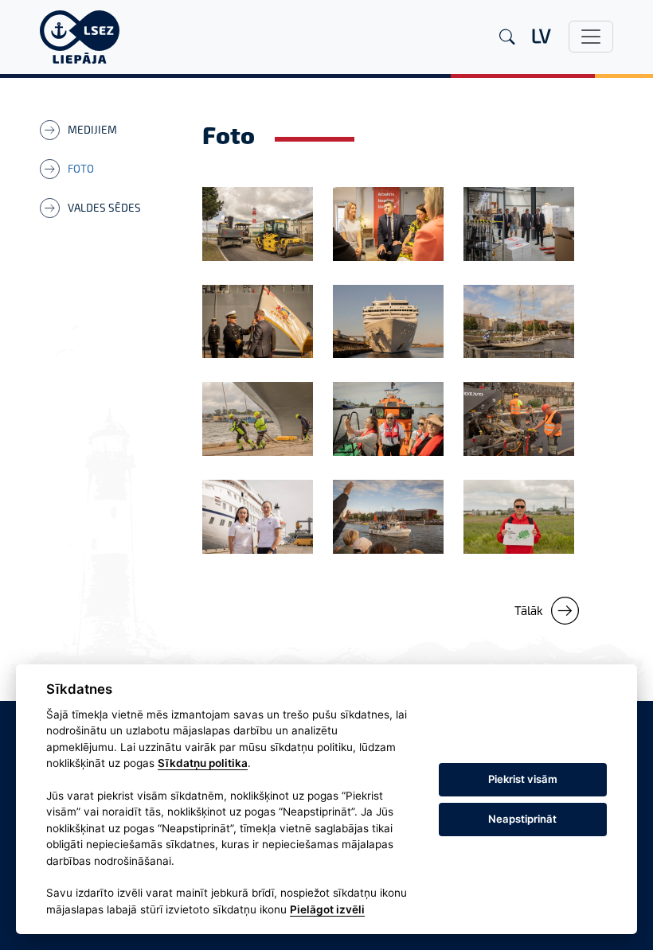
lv (541, 35)
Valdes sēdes (104, 207)
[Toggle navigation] (591, 37)
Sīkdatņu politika (203, 763)
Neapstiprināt (522, 818)
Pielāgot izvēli (327, 909)
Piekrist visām (522, 779)
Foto (81, 168)
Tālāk (528, 610)
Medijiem (92, 129)
